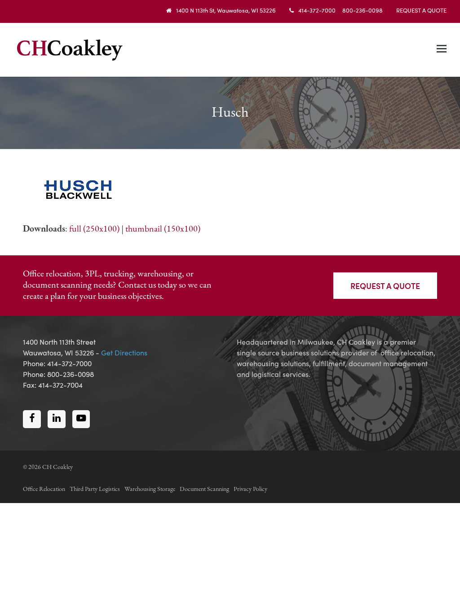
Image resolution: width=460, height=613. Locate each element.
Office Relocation (44, 489)
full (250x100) (94, 229)
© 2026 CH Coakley (48, 467)
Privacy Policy (250, 489)
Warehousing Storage (149, 489)
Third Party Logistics (95, 489)
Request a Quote (385, 285)
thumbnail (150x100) (162, 229)
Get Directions (124, 352)
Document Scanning (204, 489)
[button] (442, 50)
